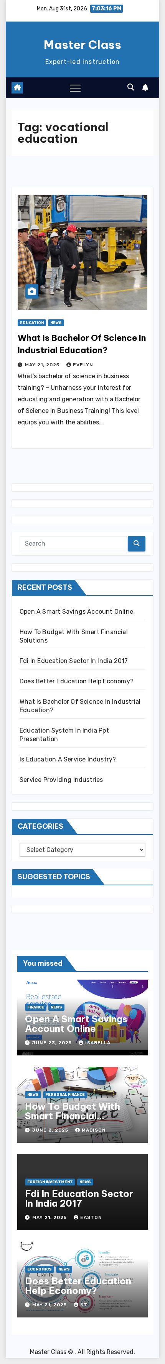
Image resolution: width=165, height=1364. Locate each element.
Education (32, 323)
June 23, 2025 (52, 1042)
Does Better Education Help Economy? (77, 681)
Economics (39, 1269)
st (83, 1304)
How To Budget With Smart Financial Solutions (72, 1115)
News (56, 323)
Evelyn (83, 364)
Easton (91, 1217)
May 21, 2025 (43, 364)
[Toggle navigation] (75, 87)
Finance (35, 1007)
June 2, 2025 (51, 1130)
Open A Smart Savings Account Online (76, 611)
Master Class (82, 44)
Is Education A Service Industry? (68, 759)
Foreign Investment (50, 1182)
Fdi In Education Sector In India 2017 (74, 660)
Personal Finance (65, 1094)
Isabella (98, 1042)
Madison (94, 1130)
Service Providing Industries (61, 779)
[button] (130, 87)
